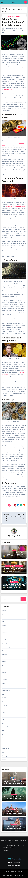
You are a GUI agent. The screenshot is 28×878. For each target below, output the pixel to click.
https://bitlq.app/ (8, 89)
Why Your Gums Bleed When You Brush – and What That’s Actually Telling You (14, 783)
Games (3, 683)
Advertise (17, 875)
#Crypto (10, 31)
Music (3, 712)
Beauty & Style (6, 618)
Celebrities (4, 639)
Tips (19, 16)
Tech (3, 734)
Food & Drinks (5, 676)
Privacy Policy (18, 871)
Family (3, 665)
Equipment (4, 661)
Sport (3, 730)
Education (4, 654)
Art (2, 614)
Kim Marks (8, 556)
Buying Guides (5, 629)
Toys (3, 741)
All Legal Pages (10, 871)
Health (3, 687)
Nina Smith (8, 571)
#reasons (18, 31)
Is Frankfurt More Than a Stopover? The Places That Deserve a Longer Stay (14, 813)
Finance (4, 672)
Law (3, 694)
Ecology (4, 650)
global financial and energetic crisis (15, 206)
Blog (3, 621)
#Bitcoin (5, 31)
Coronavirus (5, 643)
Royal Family (5, 727)
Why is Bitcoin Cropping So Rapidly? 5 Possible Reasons (13, 22)
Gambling (4, 679)
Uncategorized (19, 566)
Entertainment (5, 658)
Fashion (4, 668)
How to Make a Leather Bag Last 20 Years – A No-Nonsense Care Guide (14, 554)
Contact (23, 875)
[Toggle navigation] (2, 2)
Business (7, 566)
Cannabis (4, 632)
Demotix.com (14, 863)
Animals (4, 610)
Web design (5, 756)
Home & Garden (6, 690)
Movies (3, 708)
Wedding (4, 759)
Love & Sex (4, 701)
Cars (3, 636)
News (3, 719)
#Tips (22, 31)
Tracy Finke (9, 28)
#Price (14, 31)
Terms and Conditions (8, 875)
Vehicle (3, 752)
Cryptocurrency (12, 16)
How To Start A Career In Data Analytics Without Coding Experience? (14, 828)
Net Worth (4, 716)
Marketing (4, 705)
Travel (3, 745)
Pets (3, 723)
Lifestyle (4, 698)
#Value (3, 32)
